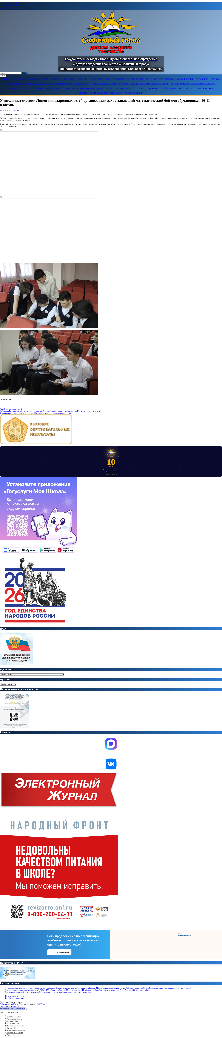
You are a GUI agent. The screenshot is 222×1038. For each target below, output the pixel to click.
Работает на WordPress (9, 1004)
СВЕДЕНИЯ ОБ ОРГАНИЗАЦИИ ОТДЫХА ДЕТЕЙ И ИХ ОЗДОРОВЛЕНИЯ (111, 93)
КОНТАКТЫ (69, 79)
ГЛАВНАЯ (7, 79)
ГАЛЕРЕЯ (81, 79)
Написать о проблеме (59, 952)
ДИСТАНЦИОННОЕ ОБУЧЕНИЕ (130, 88)
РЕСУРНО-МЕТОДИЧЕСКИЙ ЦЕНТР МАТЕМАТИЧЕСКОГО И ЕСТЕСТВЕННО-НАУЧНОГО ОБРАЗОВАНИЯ (56, 88)
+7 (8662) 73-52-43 (12, 3)
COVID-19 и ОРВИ (205, 88)
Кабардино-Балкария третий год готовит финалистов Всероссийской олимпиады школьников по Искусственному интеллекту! (50, 411)
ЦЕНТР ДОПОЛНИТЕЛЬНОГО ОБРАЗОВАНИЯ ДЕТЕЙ (170, 79)
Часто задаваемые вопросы (15, 996)
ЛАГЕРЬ (109, 88)
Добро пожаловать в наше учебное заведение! (18, 9)
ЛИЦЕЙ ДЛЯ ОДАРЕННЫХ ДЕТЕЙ (128, 79)
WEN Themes (41, 1004)
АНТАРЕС (215, 79)
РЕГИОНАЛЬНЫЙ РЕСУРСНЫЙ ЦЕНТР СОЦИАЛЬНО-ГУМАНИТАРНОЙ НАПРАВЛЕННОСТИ (48, 84)
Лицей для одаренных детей (11, 409)
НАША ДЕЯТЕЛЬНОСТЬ (99, 79)
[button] (13, 1008)
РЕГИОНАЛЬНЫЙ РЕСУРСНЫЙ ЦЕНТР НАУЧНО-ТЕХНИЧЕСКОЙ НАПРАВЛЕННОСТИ (130, 84)
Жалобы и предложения (14, 998)
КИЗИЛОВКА (202, 79)
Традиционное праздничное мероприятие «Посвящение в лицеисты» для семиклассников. (36, 413)
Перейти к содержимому (10, 1006)
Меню (3, 76)
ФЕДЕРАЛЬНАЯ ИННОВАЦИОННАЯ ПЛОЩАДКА (193, 84)
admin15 (20, 110)
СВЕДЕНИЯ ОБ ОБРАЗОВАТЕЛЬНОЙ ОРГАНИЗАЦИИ (37, 79)
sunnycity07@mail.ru (12, 5)
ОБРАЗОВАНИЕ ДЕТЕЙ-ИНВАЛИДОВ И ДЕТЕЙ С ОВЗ (170, 88)
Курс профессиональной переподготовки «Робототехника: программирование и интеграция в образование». (48, 992)
